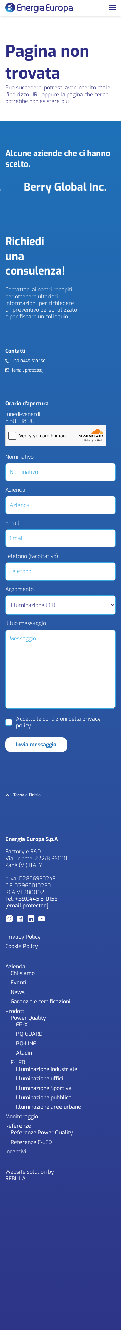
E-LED (18, 1062)
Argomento (19, 589)
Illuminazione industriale (46, 1069)
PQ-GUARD (29, 1034)
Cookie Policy (21, 946)
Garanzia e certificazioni (40, 1001)
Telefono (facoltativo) (31, 556)
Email (12, 523)
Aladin (24, 1052)
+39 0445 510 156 (28, 361)
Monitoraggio (21, 1116)
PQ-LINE (26, 1043)
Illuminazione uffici (39, 1078)
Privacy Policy (23, 936)
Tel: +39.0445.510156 (31, 898)
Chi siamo (23, 973)
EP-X (22, 1024)
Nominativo (19, 457)
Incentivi (15, 1151)
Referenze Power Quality (42, 1132)
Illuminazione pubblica (44, 1097)
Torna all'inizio (27, 795)
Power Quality (28, 1017)
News (18, 992)
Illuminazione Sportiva (44, 1088)
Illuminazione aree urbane (48, 1106)
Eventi (18, 982)
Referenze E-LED (31, 1142)
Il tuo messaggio (25, 623)
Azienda (15, 490)
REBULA (15, 1178)
